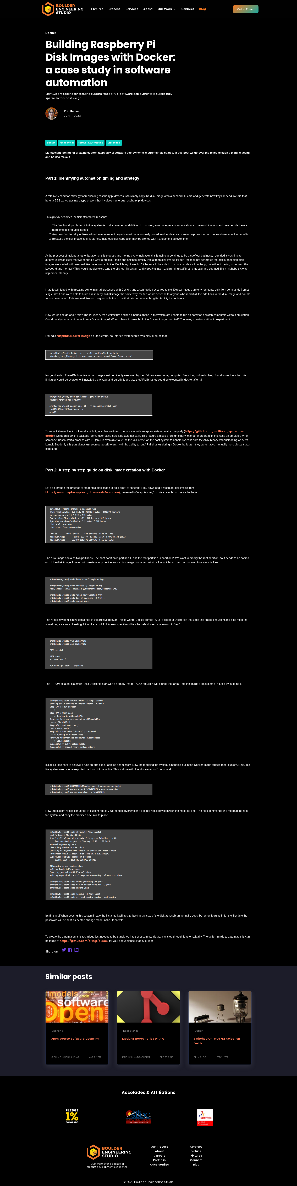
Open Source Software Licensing (75, 1039)
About (159, 1151)
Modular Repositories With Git (144, 1039)
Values (196, 1151)
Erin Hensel (71, 111)
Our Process (159, 1147)
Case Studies (159, 1165)
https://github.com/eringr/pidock (84, 941)
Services (196, 1147)
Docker (51, 142)
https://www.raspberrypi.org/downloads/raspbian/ (82, 492)
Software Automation (90, 142)
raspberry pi (67, 142)
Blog (196, 1165)
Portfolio (159, 1160)
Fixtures (196, 1156)
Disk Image (114, 142)
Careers (159, 1156)
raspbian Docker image (73, 336)
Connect (196, 1160)
